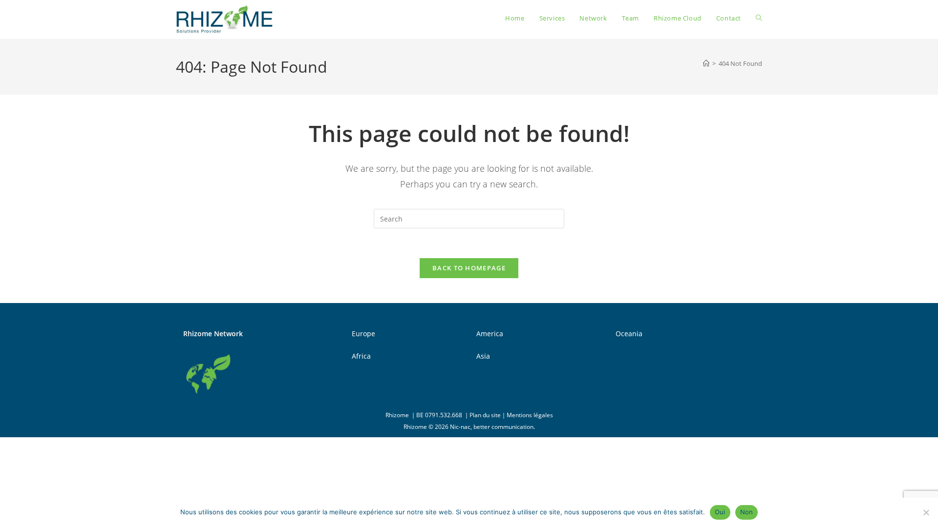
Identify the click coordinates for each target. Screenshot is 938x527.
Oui (720, 512)
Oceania (629, 333)
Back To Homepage (469, 268)
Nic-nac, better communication (491, 427)
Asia (483, 356)
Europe (363, 333)
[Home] (706, 63)
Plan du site (485, 415)
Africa (361, 356)
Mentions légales (530, 415)
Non (746, 512)
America (489, 333)
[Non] (926, 512)
